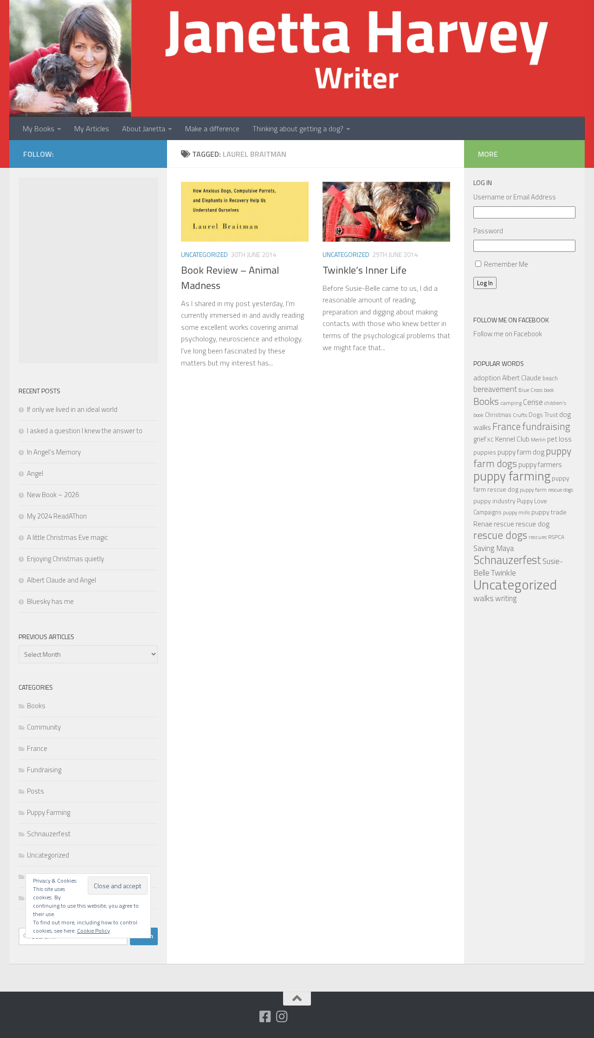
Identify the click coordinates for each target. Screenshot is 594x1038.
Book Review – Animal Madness (230, 277)
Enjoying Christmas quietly (65, 558)
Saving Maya (493, 548)
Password (488, 230)
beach (550, 378)
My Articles (91, 128)
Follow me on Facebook (511, 320)
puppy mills (516, 512)
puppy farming (511, 476)
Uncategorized (204, 254)
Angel (35, 473)
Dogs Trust (543, 414)
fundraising (546, 426)
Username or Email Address (514, 197)
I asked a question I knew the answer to (84, 430)
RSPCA (556, 536)
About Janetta (143, 128)
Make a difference (212, 128)
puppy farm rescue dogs (546, 489)
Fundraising (44, 769)
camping (511, 402)
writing (506, 598)
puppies (484, 452)
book (549, 390)
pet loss (559, 438)
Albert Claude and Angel (61, 580)
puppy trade (549, 512)
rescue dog (532, 523)
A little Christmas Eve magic (67, 537)
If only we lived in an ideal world (72, 409)
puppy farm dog (520, 452)
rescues (538, 536)
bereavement (495, 389)
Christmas (498, 414)
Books (36, 705)
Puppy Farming (48, 812)
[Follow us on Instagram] (281, 1016)
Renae (482, 524)
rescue (504, 523)
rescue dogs (500, 535)
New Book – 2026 (53, 494)
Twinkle (503, 572)
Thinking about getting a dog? (297, 128)
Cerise (533, 402)
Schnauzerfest (49, 833)
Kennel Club (512, 438)
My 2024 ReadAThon (57, 516)
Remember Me (506, 264)
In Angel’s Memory (54, 452)
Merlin (538, 439)
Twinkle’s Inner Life (365, 270)
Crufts (520, 415)
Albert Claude (521, 377)
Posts (35, 791)
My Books (38, 128)
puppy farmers (540, 464)
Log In (485, 283)
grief (479, 439)
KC (490, 439)
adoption (487, 377)
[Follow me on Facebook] (264, 1016)
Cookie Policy (93, 930)
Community (44, 727)
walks (483, 598)
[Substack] (248, 1017)
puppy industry (494, 501)
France (37, 748)
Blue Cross (530, 390)
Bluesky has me (50, 601)
